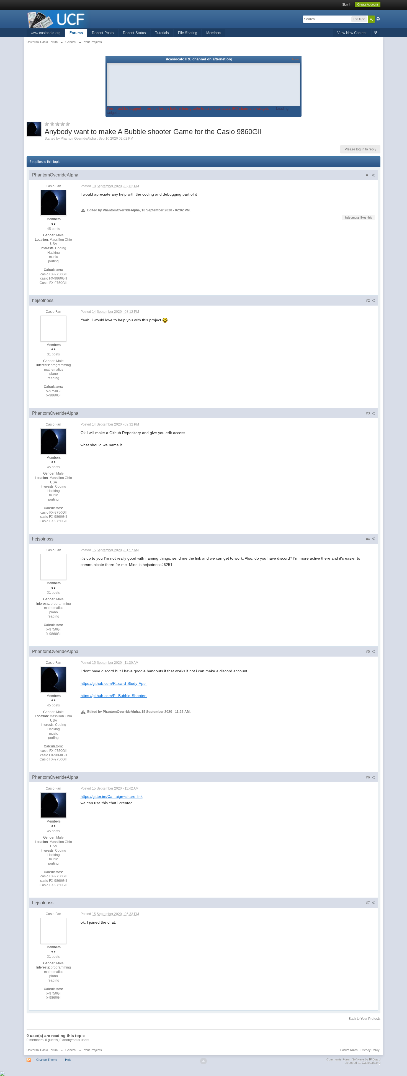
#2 (368, 301)
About (296, 59)
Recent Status (134, 33)
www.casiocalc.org (45, 33)
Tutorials (162, 33)
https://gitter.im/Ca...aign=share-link (112, 796)
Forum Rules (349, 1050)
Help (68, 1059)
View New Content (352, 33)
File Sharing (187, 33)
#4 (368, 539)
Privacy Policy (370, 1050)
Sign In (346, 4)
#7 (368, 903)
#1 (368, 175)
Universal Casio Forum (42, 1050)
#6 (368, 777)
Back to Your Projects (364, 1019)
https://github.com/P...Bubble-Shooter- (114, 695)
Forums (76, 33)
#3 (368, 413)
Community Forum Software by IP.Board (353, 1059)
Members (213, 33)
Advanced (378, 19)
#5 (368, 652)
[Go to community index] (59, 18)
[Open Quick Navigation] (376, 33)
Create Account (367, 4)
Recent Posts (103, 33)
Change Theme (46, 1059)
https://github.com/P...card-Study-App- (114, 683)
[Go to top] (203, 1061)
